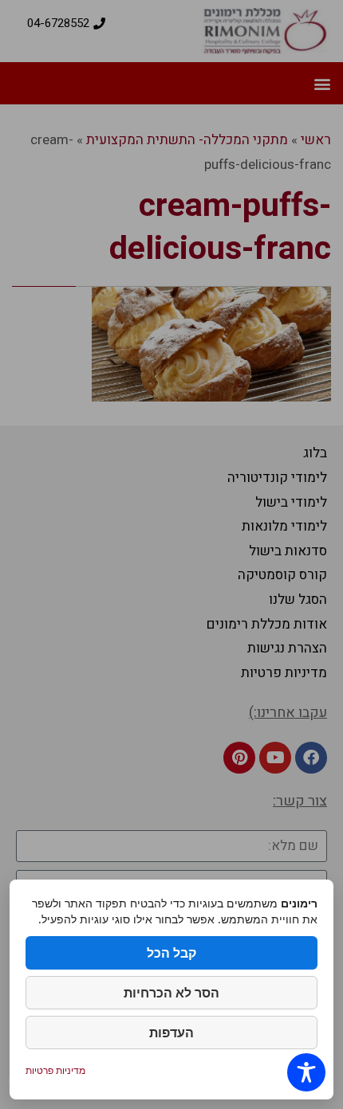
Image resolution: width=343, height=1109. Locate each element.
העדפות (171, 1032)
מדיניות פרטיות (55, 1070)
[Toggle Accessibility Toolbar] (306, 1072)
